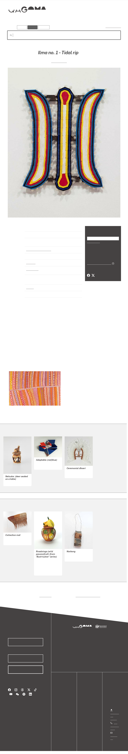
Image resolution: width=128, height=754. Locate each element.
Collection (25, 17)
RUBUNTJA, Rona (44, 569)
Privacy (27, 749)
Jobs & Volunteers (12, 749)
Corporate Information (56, 749)
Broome (30, 285)
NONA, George (73, 472)
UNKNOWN (10, 480)
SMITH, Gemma (43, 464)
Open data (63, 689)
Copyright (39, 749)
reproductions (45, 594)
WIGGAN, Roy (59, 61)
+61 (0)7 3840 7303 (114, 723)
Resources (43, 27)
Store (61, 698)
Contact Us (115, 733)
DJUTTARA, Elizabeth (15, 536)
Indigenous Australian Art (38, 247)
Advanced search (113, 26)
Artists (102, 18)
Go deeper (115, 18)
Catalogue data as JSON (98, 263)
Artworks (90, 18)
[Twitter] (93, 275)
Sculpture (30, 260)
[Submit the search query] (9, 35)
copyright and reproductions (87, 594)
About (61, 704)
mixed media (32, 267)
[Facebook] (88, 275)
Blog (61, 701)
